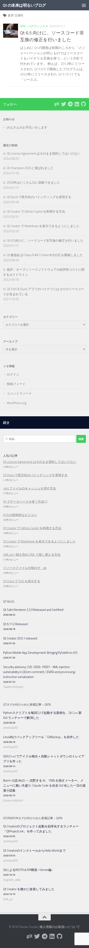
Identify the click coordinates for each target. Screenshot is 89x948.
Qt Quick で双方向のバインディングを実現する (39, 197)
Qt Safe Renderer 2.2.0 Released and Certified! (33, 609)
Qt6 (22, 26)
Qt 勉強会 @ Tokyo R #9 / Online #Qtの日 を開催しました (45, 255)
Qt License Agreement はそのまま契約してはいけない (43, 153)
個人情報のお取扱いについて (60, 926)
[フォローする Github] (83, 104)
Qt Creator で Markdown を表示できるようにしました (43, 226)
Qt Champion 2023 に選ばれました (30, 168)
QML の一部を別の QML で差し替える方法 (31, 554)
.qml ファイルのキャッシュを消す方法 (29, 488)
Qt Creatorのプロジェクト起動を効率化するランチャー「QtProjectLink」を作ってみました (41, 829)
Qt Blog (8, 601)
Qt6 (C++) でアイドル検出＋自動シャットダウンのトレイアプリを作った (43, 759)
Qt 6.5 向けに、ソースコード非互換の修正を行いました (52, 36)
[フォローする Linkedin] (76, 104)
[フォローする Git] (56, 104)
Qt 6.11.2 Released (15, 624)
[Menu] (84, 5)
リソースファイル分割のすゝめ (25, 567)
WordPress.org (16, 403)
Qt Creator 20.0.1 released (20, 638)
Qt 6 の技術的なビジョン (20, 514)
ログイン (13, 374)
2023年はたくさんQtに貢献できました (33, 182)
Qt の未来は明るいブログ (24, 5)
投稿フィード (16, 383)
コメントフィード (19, 393)
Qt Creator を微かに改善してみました (28, 889)
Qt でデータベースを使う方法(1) (25, 501)
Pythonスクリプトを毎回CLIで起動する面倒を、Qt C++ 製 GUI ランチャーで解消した (42, 715)
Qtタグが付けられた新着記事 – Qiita (27, 704)
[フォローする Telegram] (70, 104)
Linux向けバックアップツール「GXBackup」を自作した (41, 737)
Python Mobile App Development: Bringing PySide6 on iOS (40, 652)
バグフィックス (38, 26)
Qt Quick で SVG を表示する (21, 581)
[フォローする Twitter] (63, 104)
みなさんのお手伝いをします (27, 127)
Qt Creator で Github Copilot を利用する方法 (36, 211)
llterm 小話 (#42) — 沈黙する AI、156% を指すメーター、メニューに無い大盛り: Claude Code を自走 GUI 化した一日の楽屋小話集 (44, 785)
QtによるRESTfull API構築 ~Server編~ (28, 869)
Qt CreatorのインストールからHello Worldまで (34, 850)
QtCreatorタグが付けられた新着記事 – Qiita (32, 818)
